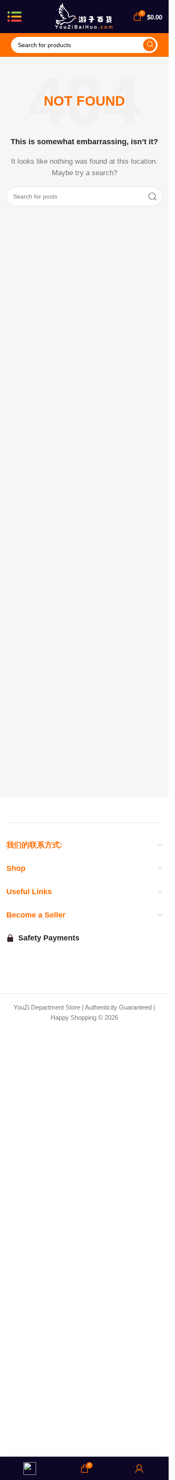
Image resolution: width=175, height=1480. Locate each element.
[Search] (149, 45)
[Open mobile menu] (14, 16)
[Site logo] (84, 16)
